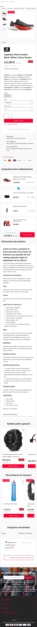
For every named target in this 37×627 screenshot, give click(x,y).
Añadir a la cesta (18, 121)
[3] (10, 66)
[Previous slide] (10, 25)
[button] (4, 13)
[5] (15, 66)
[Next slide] (32, 25)
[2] (8, 66)
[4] (13, 66)
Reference (6, 409)
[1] (5, 66)
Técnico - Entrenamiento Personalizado (19, 220)
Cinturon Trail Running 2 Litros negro (23, 193)
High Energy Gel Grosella (20, 206)
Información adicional (10, 414)
